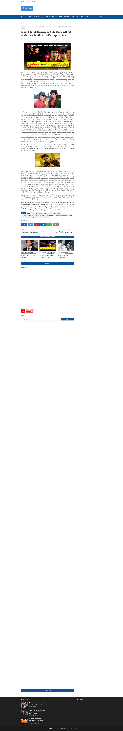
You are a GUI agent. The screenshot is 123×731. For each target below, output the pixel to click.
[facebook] (95, 1)
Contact (33, 1)
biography (46, 213)
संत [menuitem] (42, 16)
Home (22, 1)
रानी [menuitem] (82, 16)
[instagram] (101, 1)
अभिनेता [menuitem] (48, 16)
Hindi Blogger (26, 39)
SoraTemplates (56, 728)
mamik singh (49, 215)
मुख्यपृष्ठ (23, 26)
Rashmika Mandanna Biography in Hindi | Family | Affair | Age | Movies (36, 720)
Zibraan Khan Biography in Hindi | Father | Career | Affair (37, 703)
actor (28, 213)
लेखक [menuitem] (60, 16)
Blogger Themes (73, 728)
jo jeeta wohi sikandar (28, 215)
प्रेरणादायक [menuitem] (36, 16)
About (27, 1)
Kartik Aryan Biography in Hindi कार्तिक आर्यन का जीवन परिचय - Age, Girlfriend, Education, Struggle (29, 254)
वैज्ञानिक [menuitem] (29, 16)
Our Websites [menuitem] (26, 20)
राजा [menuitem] (77, 16)
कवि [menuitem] (73, 16)
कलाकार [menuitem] (54, 16)
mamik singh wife (30, 26)
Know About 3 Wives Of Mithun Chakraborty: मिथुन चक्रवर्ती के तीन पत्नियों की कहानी (66, 253)
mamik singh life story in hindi (30, 217)
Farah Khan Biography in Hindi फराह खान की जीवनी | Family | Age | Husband (37, 712)
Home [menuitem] (23, 16)
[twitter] (98, 1)
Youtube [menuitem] (92, 16)
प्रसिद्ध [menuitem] (86, 16)
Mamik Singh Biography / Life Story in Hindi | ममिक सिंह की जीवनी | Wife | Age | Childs (47, 253)
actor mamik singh (37, 213)
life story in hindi (40, 215)
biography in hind (55, 213)
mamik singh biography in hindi (63, 215)
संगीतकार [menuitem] (66, 16)
